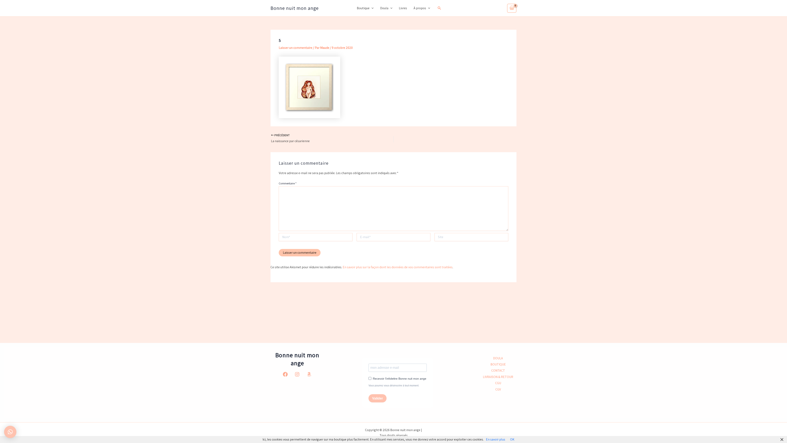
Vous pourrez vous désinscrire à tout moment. (393, 385)
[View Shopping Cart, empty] (511, 8)
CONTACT (498, 370)
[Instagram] (297, 374)
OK (512, 439)
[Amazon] (309, 374)
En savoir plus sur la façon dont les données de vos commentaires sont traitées (398, 267)
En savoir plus (495, 439)
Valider (377, 398)
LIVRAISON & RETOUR (498, 377)
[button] (372, 8)
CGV (498, 389)
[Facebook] (285, 374)
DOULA (498, 358)
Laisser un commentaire (295, 48)
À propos (420, 8)
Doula (384, 8)
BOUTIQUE (498, 364)
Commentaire (288, 183)
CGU (498, 383)
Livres (403, 8)
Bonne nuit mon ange (295, 8)
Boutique (363, 8)
